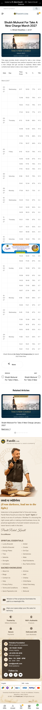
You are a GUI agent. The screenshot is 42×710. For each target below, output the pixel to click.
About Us (6, 571)
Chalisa (25, 578)
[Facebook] (6, 675)
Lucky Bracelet (8, 544)
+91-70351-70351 (15, 648)
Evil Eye (25, 551)
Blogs (4, 574)
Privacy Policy (7, 584)
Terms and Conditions (10, 588)
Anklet (25, 544)
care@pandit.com (15, 664)
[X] (11, 675)
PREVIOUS (7, 373)
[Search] (36, 8)
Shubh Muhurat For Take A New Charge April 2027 (12, 380)
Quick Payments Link (10, 591)
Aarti (24, 574)
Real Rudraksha (28, 561)
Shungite (6, 561)
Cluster (25, 547)
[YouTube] (20, 675)
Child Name (27, 581)
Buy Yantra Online (29, 564)
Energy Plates (7, 551)
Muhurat (26, 591)
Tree (4, 554)
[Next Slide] (40, 3)
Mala (24, 557)
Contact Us (6, 578)
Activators (6, 564)
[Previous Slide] (1, 3)
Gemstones (27, 554)
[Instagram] (16, 675)
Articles (25, 571)
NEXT (35, 373)
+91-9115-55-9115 (15, 653)
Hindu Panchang (28, 584)
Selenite (5, 557)
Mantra (25, 588)
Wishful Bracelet (8, 547)
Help (4, 581)
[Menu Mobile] (3, 14)
